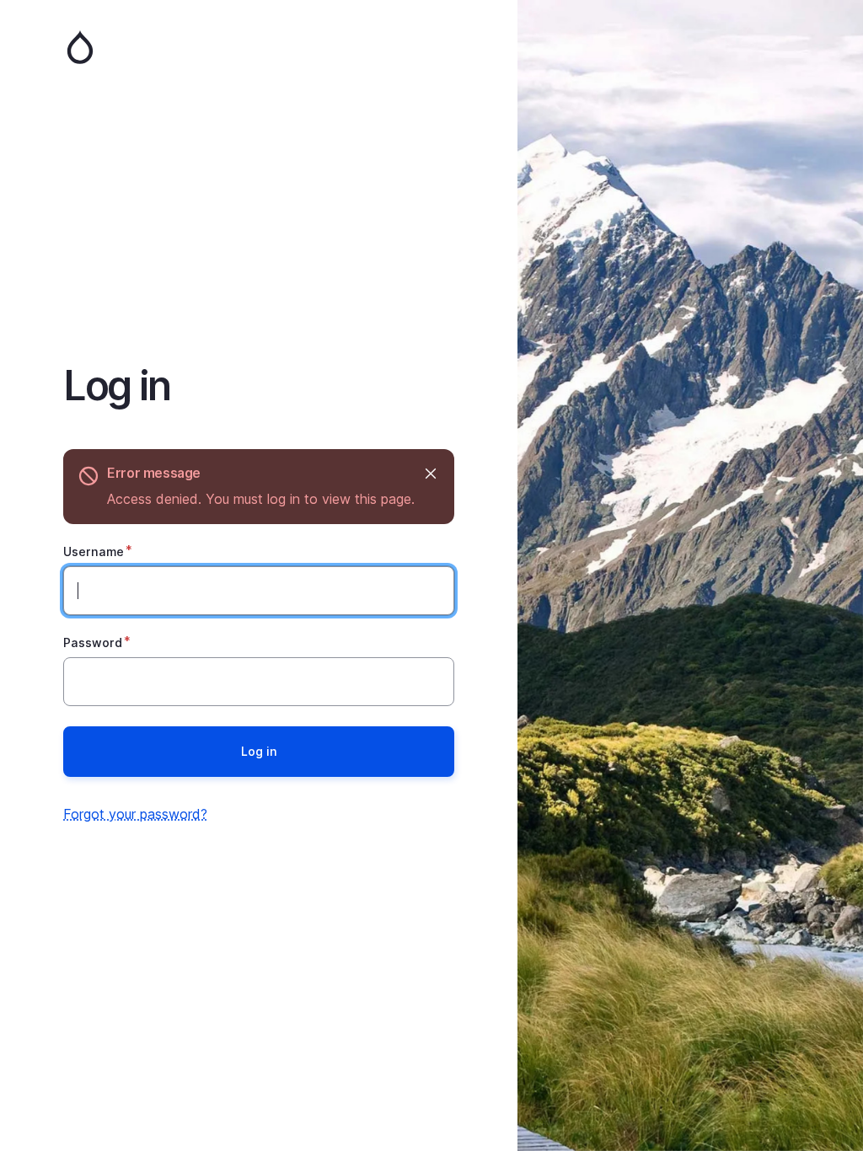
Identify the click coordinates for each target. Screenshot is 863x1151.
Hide (430, 473)
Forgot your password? (135, 814)
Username (93, 551)
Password (92, 642)
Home (258, 47)
